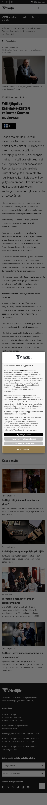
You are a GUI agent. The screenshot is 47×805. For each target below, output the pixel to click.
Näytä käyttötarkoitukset (23, 443)
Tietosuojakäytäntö (23, 449)
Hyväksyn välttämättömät (24, 439)
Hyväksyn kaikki (24, 434)
